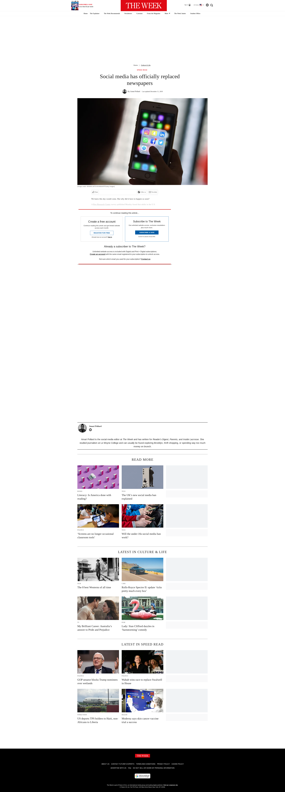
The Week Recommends (112, 13)
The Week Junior (180, 13)
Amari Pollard (135, 91)
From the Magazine (153, 13)
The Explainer (94, 13)
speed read (142, 70)
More (167, 13)
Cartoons (139, 13)
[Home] (85, 13)
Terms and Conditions (145, 764)
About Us (105, 764)
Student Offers (195, 13)
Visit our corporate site (170, 785)
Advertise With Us (118, 768)
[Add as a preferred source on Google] (142, 776)
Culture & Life (146, 65)
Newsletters (128, 13)
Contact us (145, 259)
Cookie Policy (178, 764)
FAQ (129, 768)
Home (135, 65)
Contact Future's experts (122, 764)
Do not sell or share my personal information (153, 768)
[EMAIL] (91, 429)
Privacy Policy (163, 764)
